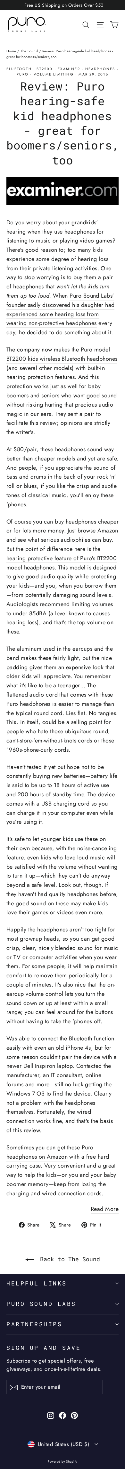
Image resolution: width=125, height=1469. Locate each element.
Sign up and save (43, 1347)
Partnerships (34, 1324)
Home (11, 51)
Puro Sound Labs (41, 1303)
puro (23, 74)
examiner (69, 68)
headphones (100, 68)
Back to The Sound (68, 1259)
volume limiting (54, 74)
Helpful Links (36, 1283)
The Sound (29, 51)
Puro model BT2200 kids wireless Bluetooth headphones (61, 354)
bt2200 (45, 68)
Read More (105, 1209)
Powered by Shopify (62, 1461)
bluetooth (19, 68)
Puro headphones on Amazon (49, 1152)
